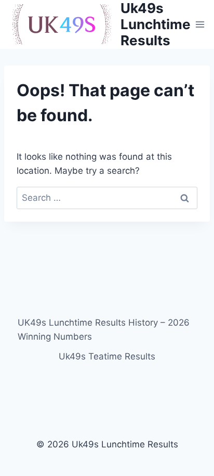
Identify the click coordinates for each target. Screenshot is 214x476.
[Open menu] (200, 24)
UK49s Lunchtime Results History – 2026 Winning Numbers (104, 329)
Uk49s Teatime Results (107, 356)
